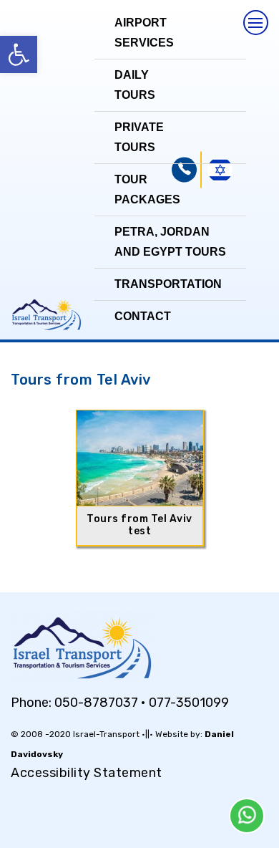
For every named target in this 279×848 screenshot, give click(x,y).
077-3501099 (189, 702)
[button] (18, 54)
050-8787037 (97, 702)
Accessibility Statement (86, 773)
